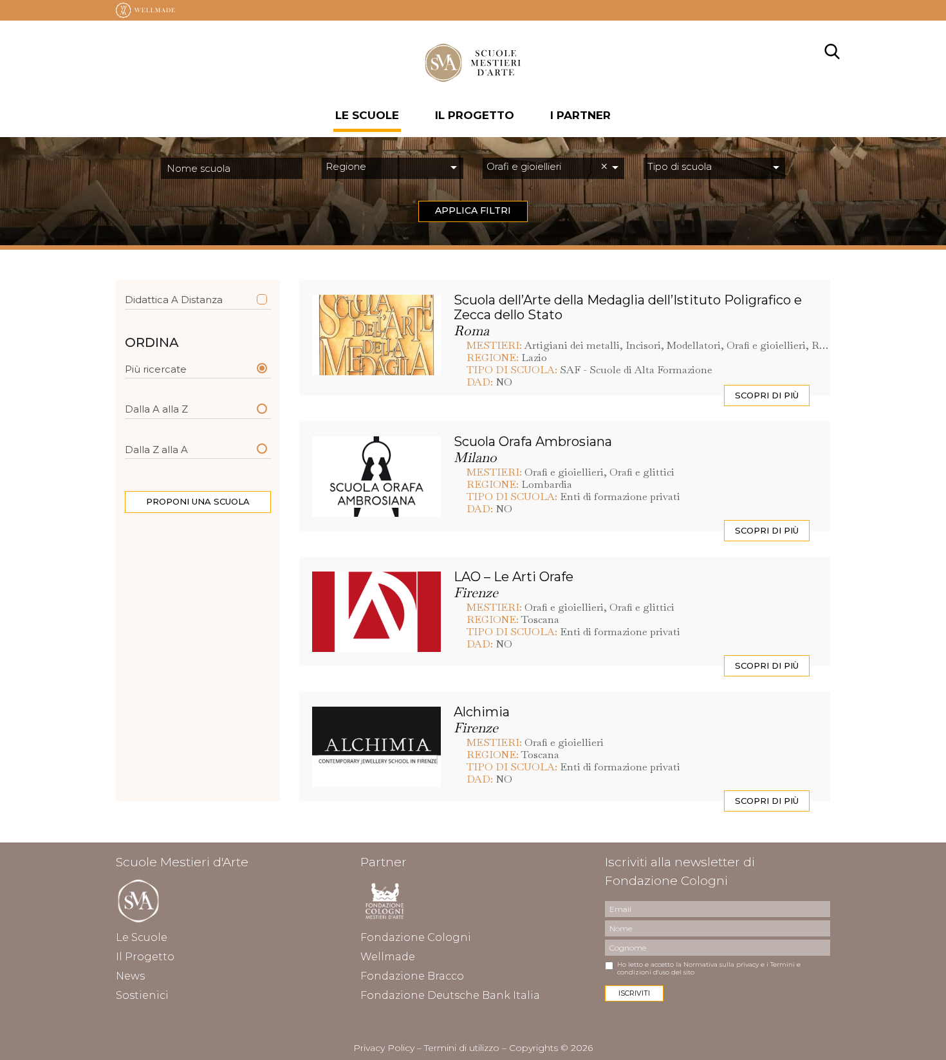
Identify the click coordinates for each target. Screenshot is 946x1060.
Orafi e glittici (641, 472)
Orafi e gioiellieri (766, 345)
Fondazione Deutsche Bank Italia (450, 995)
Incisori (643, 345)
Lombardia (546, 484)
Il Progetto (145, 957)
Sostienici (142, 995)
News (130, 976)
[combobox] (392, 168)
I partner (580, 115)
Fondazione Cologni (415, 937)
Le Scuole (367, 115)
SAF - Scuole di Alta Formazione (636, 370)
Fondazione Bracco (412, 976)
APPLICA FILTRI (473, 210)
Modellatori (694, 345)
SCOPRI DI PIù (767, 395)
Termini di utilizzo (461, 1048)
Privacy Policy (383, 1048)
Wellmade (387, 957)
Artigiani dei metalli (572, 345)
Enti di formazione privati (620, 496)
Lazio (534, 357)
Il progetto (474, 115)
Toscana (540, 619)
